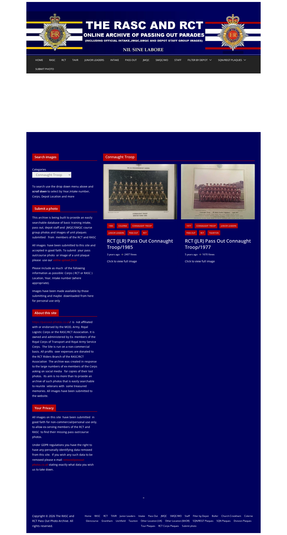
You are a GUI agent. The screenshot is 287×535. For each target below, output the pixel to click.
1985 (111, 225)
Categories (39, 169)
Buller (215, 516)
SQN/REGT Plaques (230, 60)
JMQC (146, 60)
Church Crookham (231, 516)
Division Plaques (242, 520)
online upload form (64, 260)
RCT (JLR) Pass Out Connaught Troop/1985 (140, 244)
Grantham (107, 520)
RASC (52, 60)
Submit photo (44, 69)
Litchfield (121, 520)
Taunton (214, 232)
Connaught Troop (142, 225)
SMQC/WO (162, 60)
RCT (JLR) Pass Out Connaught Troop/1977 (218, 244)
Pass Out (131, 60)
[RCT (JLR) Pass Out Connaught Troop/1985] (140, 192)
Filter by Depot (198, 60)
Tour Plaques (148, 526)
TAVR (75, 60)
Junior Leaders (94, 60)
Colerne (122, 225)
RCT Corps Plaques (168, 526)
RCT (64, 60)
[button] (210, 60)
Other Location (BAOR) (177, 520)
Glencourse (92, 520)
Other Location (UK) (151, 520)
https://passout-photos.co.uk (51, 322)
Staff (177, 60)
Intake (114, 60)
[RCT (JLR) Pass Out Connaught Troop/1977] (218, 192)
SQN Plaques (224, 520)
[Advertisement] (143, 102)
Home (39, 60)
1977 (188, 225)
